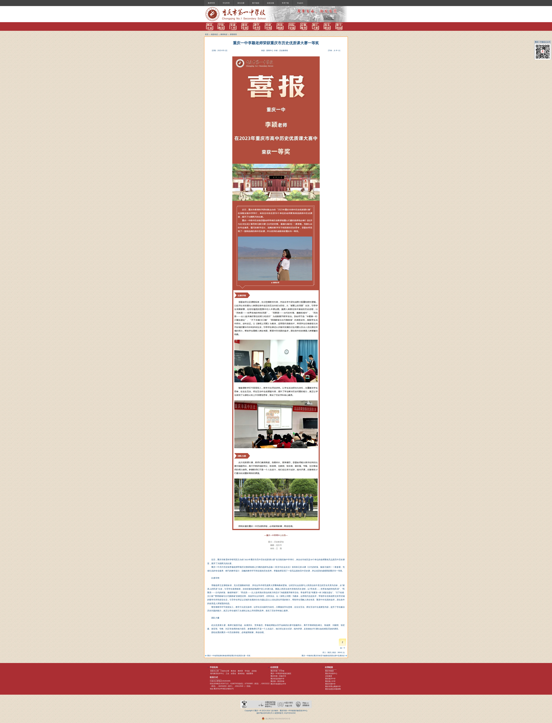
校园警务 (249, 673)
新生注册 (240, 3)
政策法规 (270, 3)
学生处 (247, 671)
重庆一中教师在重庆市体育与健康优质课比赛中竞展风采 (323, 656)
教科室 (240, 671)
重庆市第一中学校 (277, 671)
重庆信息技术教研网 (333, 689)
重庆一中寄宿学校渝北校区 (281, 673)
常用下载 (285, 3)
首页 (206, 34)
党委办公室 (214, 671)
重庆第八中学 (330, 681)
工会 (227, 673)
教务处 (233, 671)
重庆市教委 (329, 671)
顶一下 (342, 648)
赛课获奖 (233, 34)
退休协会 (241, 673)
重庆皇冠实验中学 (277, 679)
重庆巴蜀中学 (330, 684)
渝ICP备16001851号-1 (265, 713)
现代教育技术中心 (217, 673)
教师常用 (211, 3)
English (300, 3)
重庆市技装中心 (331, 673)
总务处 (254, 671)
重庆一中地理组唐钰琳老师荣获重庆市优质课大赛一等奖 (228, 656)
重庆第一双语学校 (277, 681)
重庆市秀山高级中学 (333, 686)
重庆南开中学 (330, 679)
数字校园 (255, 3)
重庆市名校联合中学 (278, 684)
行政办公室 (225, 671)
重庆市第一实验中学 (278, 676)
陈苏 (329, 652)
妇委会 (233, 673)
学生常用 (226, 3)
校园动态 (214, 34)
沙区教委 (328, 676)
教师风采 (224, 34)
